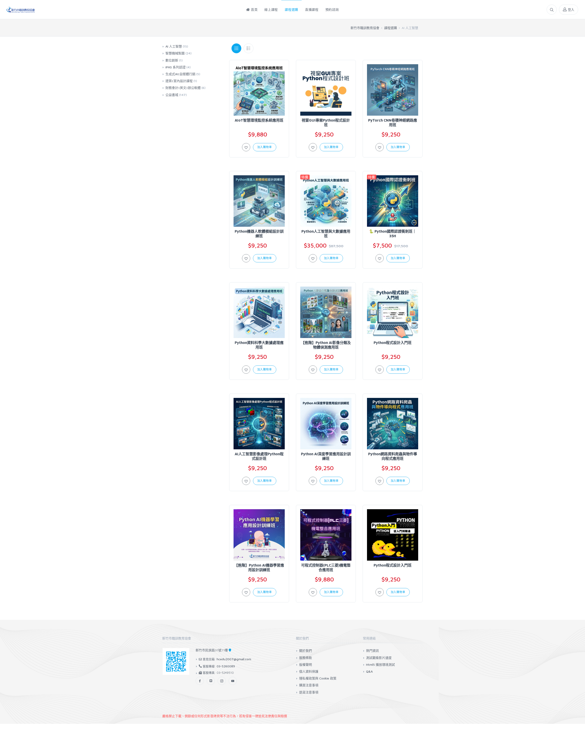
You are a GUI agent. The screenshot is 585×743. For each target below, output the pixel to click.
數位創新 (174, 60)
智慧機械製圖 (178, 53)
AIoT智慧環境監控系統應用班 (259, 120)
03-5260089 (226, 666)
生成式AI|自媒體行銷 (182, 74)
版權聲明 (305, 664)
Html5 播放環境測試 (380, 664)
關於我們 (305, 650)
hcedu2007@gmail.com (234, 659)
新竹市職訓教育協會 (365, 28)
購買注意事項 (308, 685)
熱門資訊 (372, 650)
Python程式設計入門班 (393, 343)
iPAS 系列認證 (178, 67)
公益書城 (176, 95)
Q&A (369, 671)
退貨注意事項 (308, 692)
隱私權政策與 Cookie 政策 (317, 678)
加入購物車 (264, 147)
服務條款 (305, 658)
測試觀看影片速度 (379, 658)
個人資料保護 (308, 671)
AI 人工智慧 (176, 46)
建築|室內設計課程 (181, 81)
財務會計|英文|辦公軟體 (185, 88)
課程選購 (390, 28)
